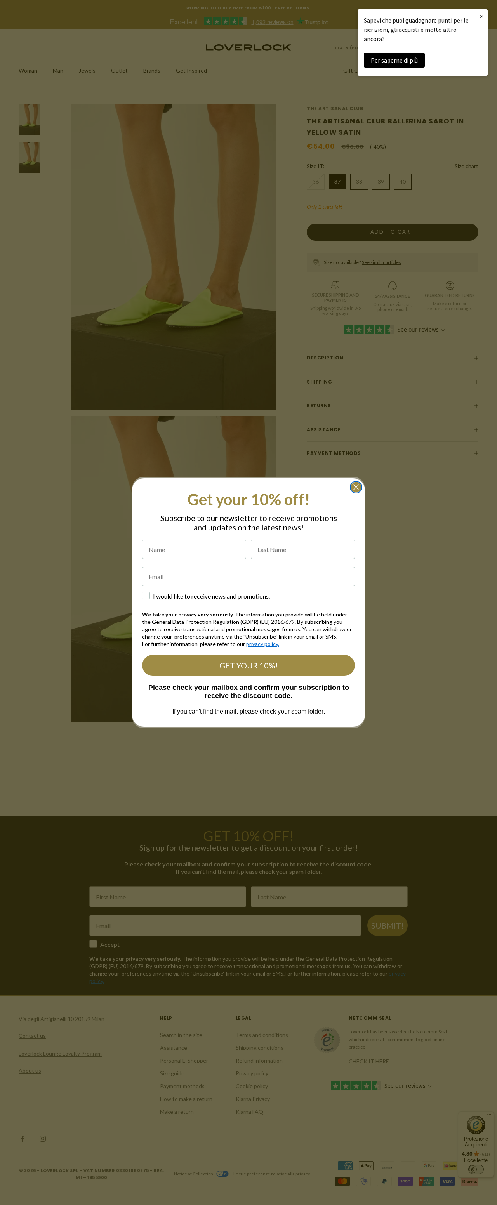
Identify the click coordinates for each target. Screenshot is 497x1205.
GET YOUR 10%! (248, 665)
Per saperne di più (394, 60)
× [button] (482, 16)
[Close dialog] (356, 487)
